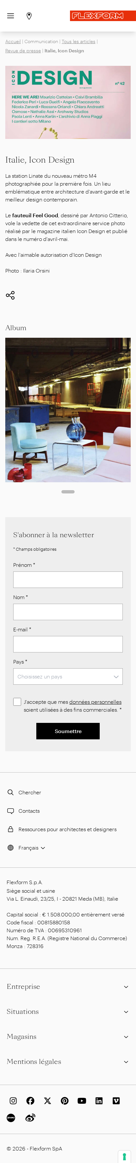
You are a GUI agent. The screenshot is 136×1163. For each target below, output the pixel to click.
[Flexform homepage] (103, 16)
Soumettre (68, 731)
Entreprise (23, 986)
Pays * (20, 661)
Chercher (29, 792)
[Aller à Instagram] (12, 1101)
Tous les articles (78, 41)
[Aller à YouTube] (80, 1101)
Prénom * (24, 565)
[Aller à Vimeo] (115, 1101)
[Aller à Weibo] (29, 1118)
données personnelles (95, 702)
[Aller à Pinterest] (63, 1101)
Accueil (13, 41)
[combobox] (68, 676)
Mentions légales (34, 1062)
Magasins (21, 1037)
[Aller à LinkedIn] (97, 1101)
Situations (23, 1012)
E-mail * (22, 629)
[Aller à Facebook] (29, 1101)
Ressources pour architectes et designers (67, 829)
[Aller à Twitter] (46, 1101)
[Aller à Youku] (12, 1118)
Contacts (29, 810)
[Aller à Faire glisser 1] (68, 492)
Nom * (20, 597)
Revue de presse (23, 50)
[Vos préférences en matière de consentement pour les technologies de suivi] (124, 1156)
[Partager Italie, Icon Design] (10, 295)
